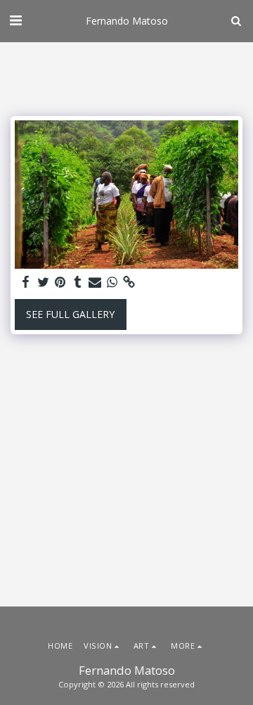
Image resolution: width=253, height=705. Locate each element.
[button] (15, 20)
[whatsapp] (112, 282)
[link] (129, 282)
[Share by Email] (95, 282)
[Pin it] (60, 282)
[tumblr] (78, 282)
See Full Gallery (70, 314)
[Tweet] (43, 282)
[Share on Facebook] (26, 282)
